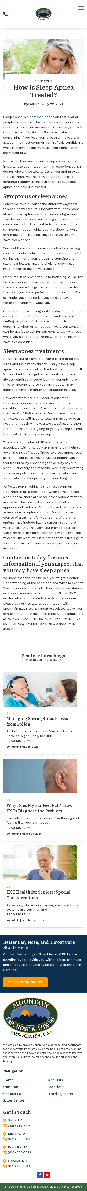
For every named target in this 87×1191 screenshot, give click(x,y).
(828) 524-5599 (19, 1152)
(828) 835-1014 (19, 1139)
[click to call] (5, 14)
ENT (9, 799)
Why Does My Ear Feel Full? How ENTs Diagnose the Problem (39, 808)
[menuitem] (21, 1080)
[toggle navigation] (81, 8)
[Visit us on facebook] (40, 1175)
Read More (15, 741)
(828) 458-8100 (19, 1166)
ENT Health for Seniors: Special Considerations (38, 894)
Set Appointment (25, 982)
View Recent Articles (41, 659)
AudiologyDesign (37, 1186)
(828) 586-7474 (19, 1125)
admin (34, 104)
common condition (44, 117)
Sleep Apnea (43, 81)
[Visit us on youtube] (47, 1175)
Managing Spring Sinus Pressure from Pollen (39, 721)
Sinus (10, 713)
